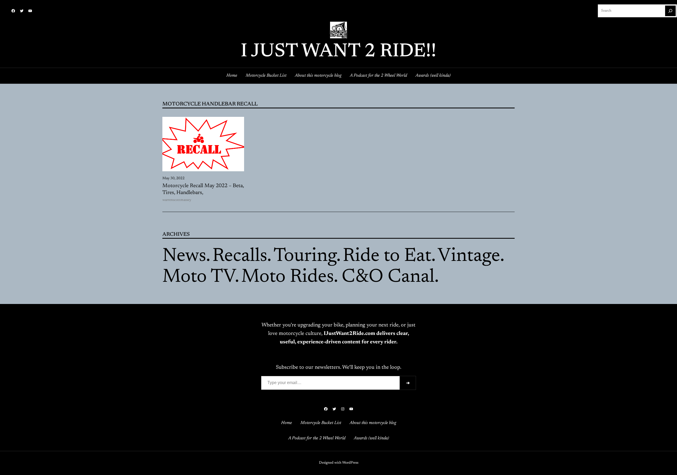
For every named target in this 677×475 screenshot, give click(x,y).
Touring (304, 256)
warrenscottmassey (176, 200)
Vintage (469, 256)
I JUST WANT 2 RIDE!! (338, 51)
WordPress (350, 463)
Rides (312, 277)
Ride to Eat (387, 256)
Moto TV (198, 277)
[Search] (670, 11)
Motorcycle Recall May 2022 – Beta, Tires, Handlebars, (203, 189)
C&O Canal (388, 277)
